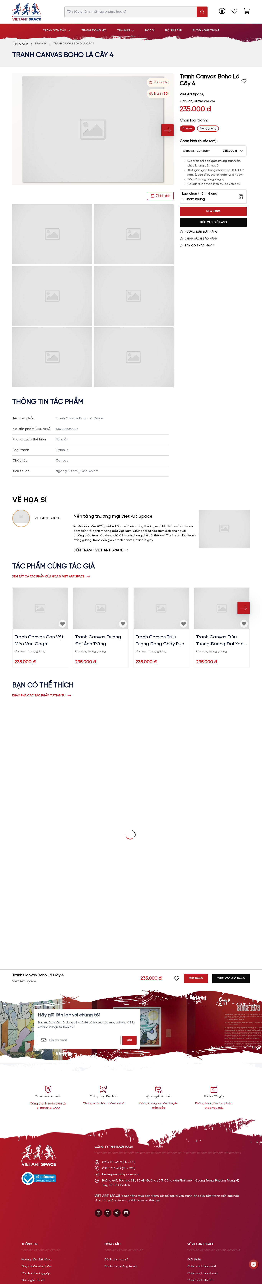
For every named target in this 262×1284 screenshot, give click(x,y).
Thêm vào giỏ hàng (213, 222)
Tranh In (40, 43)
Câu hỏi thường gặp (35, 1273)
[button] (213, 151)
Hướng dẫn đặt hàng (201, 231)
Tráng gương (208, 128)
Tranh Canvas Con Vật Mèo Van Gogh (39, 640)
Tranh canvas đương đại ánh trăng (98, 640)
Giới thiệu (194, 1259)
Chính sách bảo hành (201, 238)
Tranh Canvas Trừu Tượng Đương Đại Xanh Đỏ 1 (221, 641)
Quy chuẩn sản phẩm (36, 1266)
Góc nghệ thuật (32, 1280)
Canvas (187, 128)
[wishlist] (234, 11)
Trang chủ (20, 44)
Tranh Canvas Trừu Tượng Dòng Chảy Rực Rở (160, 641)
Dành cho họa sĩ (116, 1259)
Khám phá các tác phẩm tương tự (38, 695)
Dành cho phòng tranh (121, 1266)
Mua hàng (213, 211)
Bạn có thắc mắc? (199, 245)
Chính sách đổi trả (200, 1280)
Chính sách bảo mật (201, 1266)
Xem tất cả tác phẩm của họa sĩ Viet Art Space (48, 576)
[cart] (247, 11)
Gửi (129, 1040)
